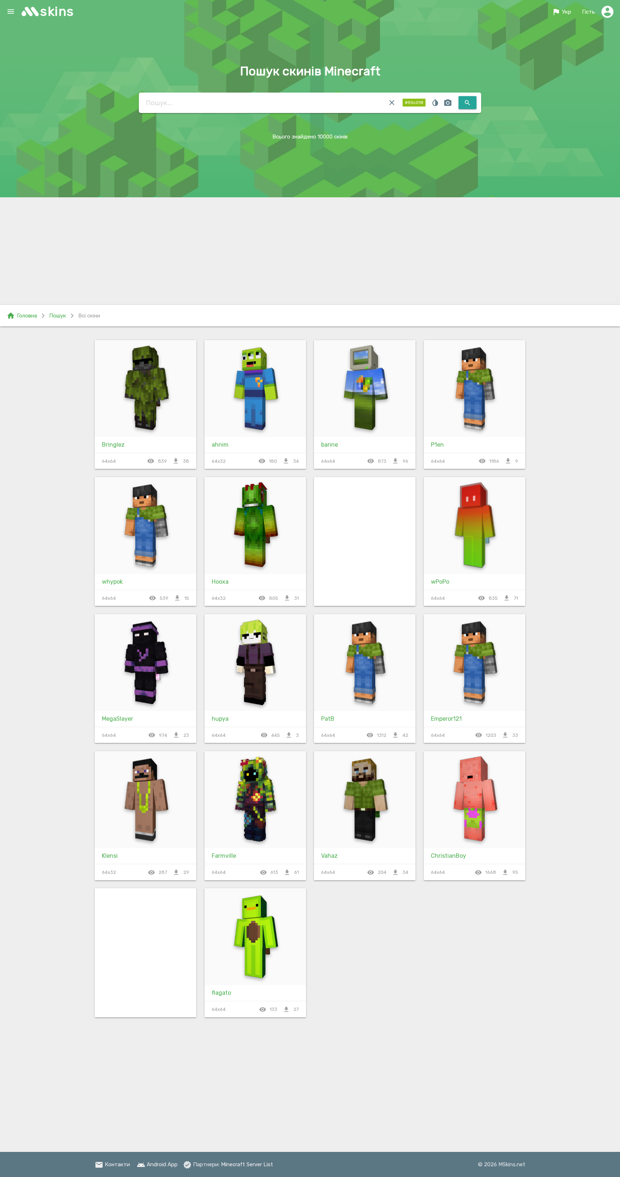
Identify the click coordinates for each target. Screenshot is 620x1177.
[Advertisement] (310, 251)
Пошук (57, 315)
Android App (157, 1164)
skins (57, 11)
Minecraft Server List (247, 1164)
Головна (21, 315)
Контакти (112, 1164)
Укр (561, 12)
